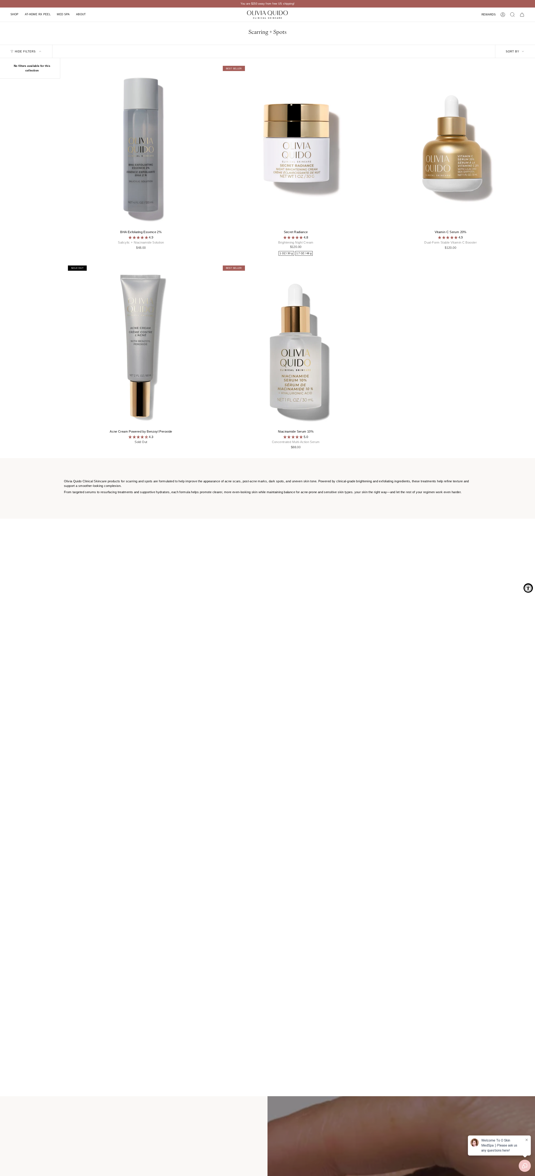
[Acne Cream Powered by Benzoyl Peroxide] (141, 345)
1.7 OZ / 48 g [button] (304, 253)
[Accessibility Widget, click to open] (528, 588)
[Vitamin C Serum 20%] (450, 146)
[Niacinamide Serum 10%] (296, 345)
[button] (14, 15)
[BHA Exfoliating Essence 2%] (141, 146)
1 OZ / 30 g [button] (286, 253)
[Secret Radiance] (296, 146)
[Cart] (522, 14)
